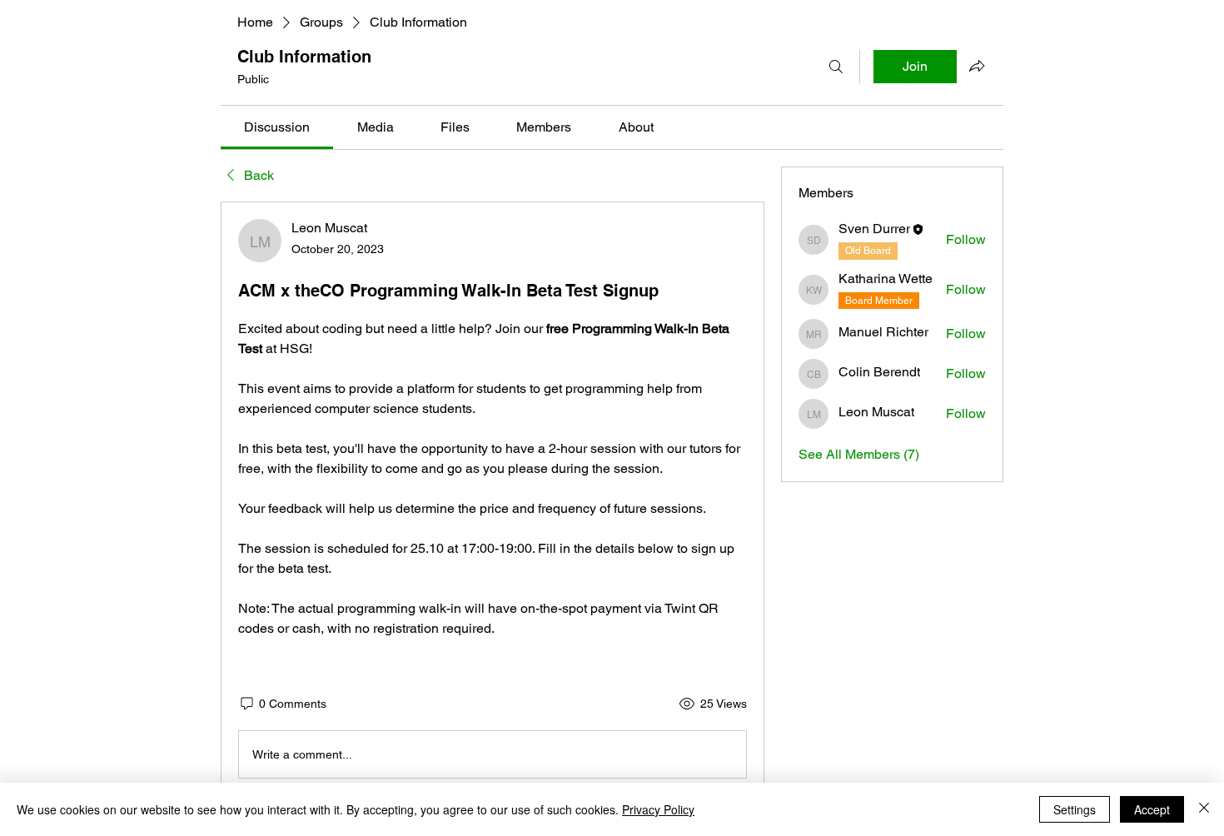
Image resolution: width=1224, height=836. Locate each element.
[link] (277, 127)
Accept (1152, 809)
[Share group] (977, 66)
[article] (492, 502)
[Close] (1204, 809)
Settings (1074, 809)
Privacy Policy (658, 809)
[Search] (836, 66)
